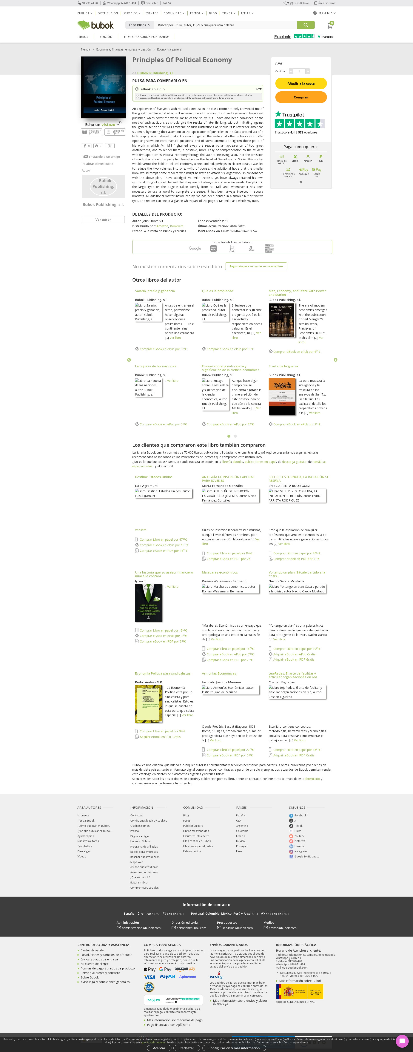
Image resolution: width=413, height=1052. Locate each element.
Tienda (85, 49)
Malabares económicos (220, 572)
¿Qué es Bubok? (299, 3)
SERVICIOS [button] (130, 13)
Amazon (162, 226)
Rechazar (187, 1048)
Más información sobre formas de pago (175, 1020)
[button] (324, 13)
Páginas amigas (139, 836)
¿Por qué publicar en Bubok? (94, 831)
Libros (82, 37)
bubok (109, 164)
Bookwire (176, 226)
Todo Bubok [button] (137, 25)
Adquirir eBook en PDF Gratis (293, 659)
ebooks (238, 462)
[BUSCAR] (306, 25)
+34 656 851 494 (277, 914)
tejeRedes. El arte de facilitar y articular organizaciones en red (293, 675)
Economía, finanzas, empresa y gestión (123, 49)
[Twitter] (110, 146)
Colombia (242, 831)
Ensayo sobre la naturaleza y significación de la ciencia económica (230, 368)
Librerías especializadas (198, 846)
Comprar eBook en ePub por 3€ (163, 349)
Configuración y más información (234, 1048)
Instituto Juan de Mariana (221, 682)
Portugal (241, 846)
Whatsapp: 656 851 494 (121, 3)
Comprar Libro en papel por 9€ (162, 731)
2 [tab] (235, 436)
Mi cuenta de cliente (95, 964)
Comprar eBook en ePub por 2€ (230, 424)
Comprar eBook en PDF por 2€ (228, 559)
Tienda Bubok (85, 820)
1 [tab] (229, 436)
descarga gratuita (294, 462)
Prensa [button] (195, 13)
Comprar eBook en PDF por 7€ (296, 559)
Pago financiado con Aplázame (168, 1025)
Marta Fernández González (222, 485)
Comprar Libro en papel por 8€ (229, 553)
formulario (312, 779)
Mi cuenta (83, 815)
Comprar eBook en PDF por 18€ (163, 551)
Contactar (152, 3)
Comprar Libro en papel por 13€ (163, 630)
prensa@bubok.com (283, 928)
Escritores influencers (196, 836)
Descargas (83, 851)
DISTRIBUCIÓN (108, 13)
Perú (239, 851)
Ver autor (103, 219)
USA (238, 820)
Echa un (100, 124)
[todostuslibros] (270, 251)
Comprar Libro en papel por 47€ (163, 539)
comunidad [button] (173, 13)
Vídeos (81, 856)
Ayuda (167, 3)
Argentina (242, 826)
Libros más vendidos (196, 831)
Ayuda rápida (85, 836)
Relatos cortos (192, 851)
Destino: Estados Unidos (154, 477)
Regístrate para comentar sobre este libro (256, 266)
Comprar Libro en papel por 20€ (296, 553)
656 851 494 (175, 914)
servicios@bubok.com (237, 928)
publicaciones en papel (260, 462)
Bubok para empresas (144, 852)
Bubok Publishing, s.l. (103, 204)
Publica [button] (83, 13)
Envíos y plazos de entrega (99, 959)
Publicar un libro (193, 826)
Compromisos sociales (144, 887)
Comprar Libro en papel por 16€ (230, 649)
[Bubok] (95, 25)
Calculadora (84, 846)
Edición (106, 37)
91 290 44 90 (90, 3)
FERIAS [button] (245, 13)
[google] (195, 251)
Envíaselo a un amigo (104, 157)
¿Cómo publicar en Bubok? (93, 826)
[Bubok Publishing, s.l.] (103, 186)
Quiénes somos (139, 826)
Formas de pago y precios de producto (108, 968)
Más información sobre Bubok (300, 981)
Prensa (134, 831)
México (240, 841)
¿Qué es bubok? (140, 877)
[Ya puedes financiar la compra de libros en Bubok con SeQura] (173, 999)
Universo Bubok (140, 841)
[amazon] (251, 251)
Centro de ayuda (92, 950)
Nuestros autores (88, 841)
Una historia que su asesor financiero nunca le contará (164, 574)
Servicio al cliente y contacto (100, 973)
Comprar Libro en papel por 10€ (296, 649)
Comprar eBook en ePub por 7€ (230, 654)
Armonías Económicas (219, 673)
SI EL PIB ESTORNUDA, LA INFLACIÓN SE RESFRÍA (299, 479)
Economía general (169, 49)
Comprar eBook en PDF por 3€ (162, 641)
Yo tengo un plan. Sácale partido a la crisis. (297, 574)
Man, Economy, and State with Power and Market (297, 293)
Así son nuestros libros (144, 867)
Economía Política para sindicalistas (163, 673)
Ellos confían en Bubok (197, 841)
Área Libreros (326, 3)
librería (226, 462)
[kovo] (214, 251)
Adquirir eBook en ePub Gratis (294, 654)
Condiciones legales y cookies (148, 820)
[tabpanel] (232, 360)
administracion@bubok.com (141, 928)
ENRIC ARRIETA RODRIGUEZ (289, 485)
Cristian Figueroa (282, 682)
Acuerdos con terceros (144, 872)
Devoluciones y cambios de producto (107, 955)
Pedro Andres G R (148, 682)
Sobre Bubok (90, 977)
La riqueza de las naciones (155, 366)
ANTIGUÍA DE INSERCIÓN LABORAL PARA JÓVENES (228, 479)
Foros (186, 820)
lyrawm (140, 581)
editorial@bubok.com (191, 928)
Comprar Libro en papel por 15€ (296, 750)
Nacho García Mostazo (286, 581)
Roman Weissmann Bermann (224, 581)
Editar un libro (139, 882)
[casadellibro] (232, 251)
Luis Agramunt (146, 485)
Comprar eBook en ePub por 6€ (296, 352)
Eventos (152, 13)
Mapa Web (136, 862)
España (240, 815)
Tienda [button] (227, 13)
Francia (240, 836)
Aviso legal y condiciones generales (105, 982)
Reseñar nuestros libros (144, 857)
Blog (213, 13)
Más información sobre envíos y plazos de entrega (240, 1002)
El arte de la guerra (283, 366)
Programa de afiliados (144, 846)
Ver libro (175, 338)
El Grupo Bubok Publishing (146, 37)
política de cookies (153, 1042)
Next (335, 360)
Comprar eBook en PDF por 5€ (229, 755)
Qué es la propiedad (217, 291)
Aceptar (159, 1048)
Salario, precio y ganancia (155, 291)
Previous (129, 360)
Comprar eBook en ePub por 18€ (163, 545)
